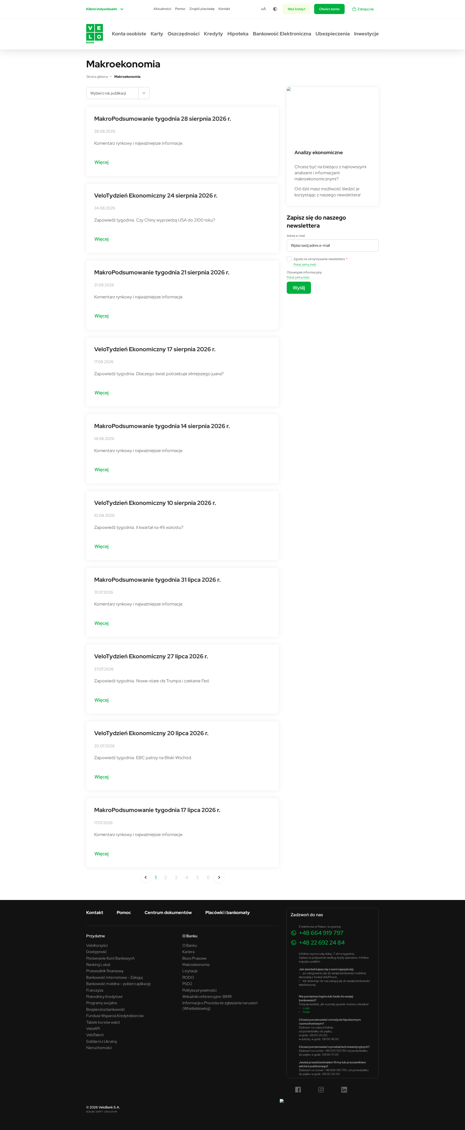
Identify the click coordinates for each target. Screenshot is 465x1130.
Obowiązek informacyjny (304, 272)
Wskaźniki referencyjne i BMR (207, 996)
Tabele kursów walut (103, 1022)
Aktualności (162, 9)
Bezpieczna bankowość (105, 1009)
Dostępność (96, 951)
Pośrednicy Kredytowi (104, 996)
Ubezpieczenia (333, 34)
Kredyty (213, 34)
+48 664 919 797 (321, 933)
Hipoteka (237, 34)
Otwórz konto (329, 9)
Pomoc (180, 9)
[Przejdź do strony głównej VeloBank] (94, 33)
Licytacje (190, 970)
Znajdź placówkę (202, 9)
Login (306, 1008)
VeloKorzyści (97, 945)
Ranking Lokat (98, 964)
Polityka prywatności (199, 990)
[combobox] (118, 93)
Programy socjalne (101, 1002)
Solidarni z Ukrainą (101, 1041)
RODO (188, 977)
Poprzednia (145, 877)
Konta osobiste (129, 34)
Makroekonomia (195, 964)
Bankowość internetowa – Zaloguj (114, 977)
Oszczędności (184, 34)
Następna (219, 877)
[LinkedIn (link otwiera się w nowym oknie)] (344, 1090)
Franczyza (94, 990)
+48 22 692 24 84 (322, 942)
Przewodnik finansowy (105, 970)
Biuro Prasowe (194, 958)
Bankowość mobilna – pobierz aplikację (118, 983)
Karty (157, 34)
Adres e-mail (296, 236)
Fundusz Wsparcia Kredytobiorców (115, 1015)
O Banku (189, 945)
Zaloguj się (365, 9)
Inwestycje (366, 34)
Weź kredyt (296, 9)
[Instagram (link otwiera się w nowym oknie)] (321, 1090)
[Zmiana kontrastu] (275, 9)
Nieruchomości (99, 1047)
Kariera (188, 951)
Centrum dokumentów (168, 912)
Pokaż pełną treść (305, 264)
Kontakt (224, 9)
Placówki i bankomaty (227, 912)
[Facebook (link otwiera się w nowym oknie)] (298, 1090)
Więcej (101, 162)
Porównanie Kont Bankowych (110, 958)
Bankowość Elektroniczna (282, 34)
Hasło (306, 1012)
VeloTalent (95, 1034)
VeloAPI (93, 1028)
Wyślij (299, 288)
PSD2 (187, 983)
